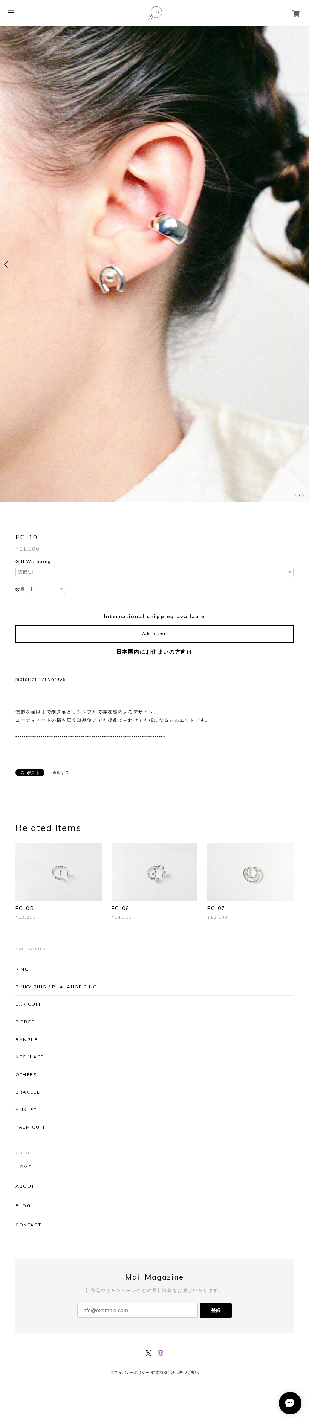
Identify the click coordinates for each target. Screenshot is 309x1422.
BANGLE (26, 770)
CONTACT (28, 955)
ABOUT (25, 916)
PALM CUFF (30, 857)
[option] (154, 129)
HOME (23, 897)
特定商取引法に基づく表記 (175, 1103)
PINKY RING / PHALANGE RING (56, 717)
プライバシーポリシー (130, 1103)
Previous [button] (7, 129)
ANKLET (26, 840)
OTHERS (26, 805)
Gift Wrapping (33, 292)
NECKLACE (29, 787)
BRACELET (29, 822)
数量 (20, 320)
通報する (61, 503)
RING (22, 700)
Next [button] (301, 129)
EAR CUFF (28, 735)
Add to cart (154, 364)
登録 (216, 1040)
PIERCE (25, 752)
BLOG (23, 936)
